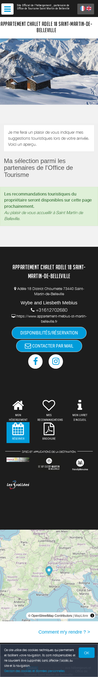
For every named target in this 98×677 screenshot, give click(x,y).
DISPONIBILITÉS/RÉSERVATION (49, 332)
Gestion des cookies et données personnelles (34, 671)
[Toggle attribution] (92, 615)
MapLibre (81, 615)
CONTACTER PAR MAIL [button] (52, 346)
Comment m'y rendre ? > (64, 632)
